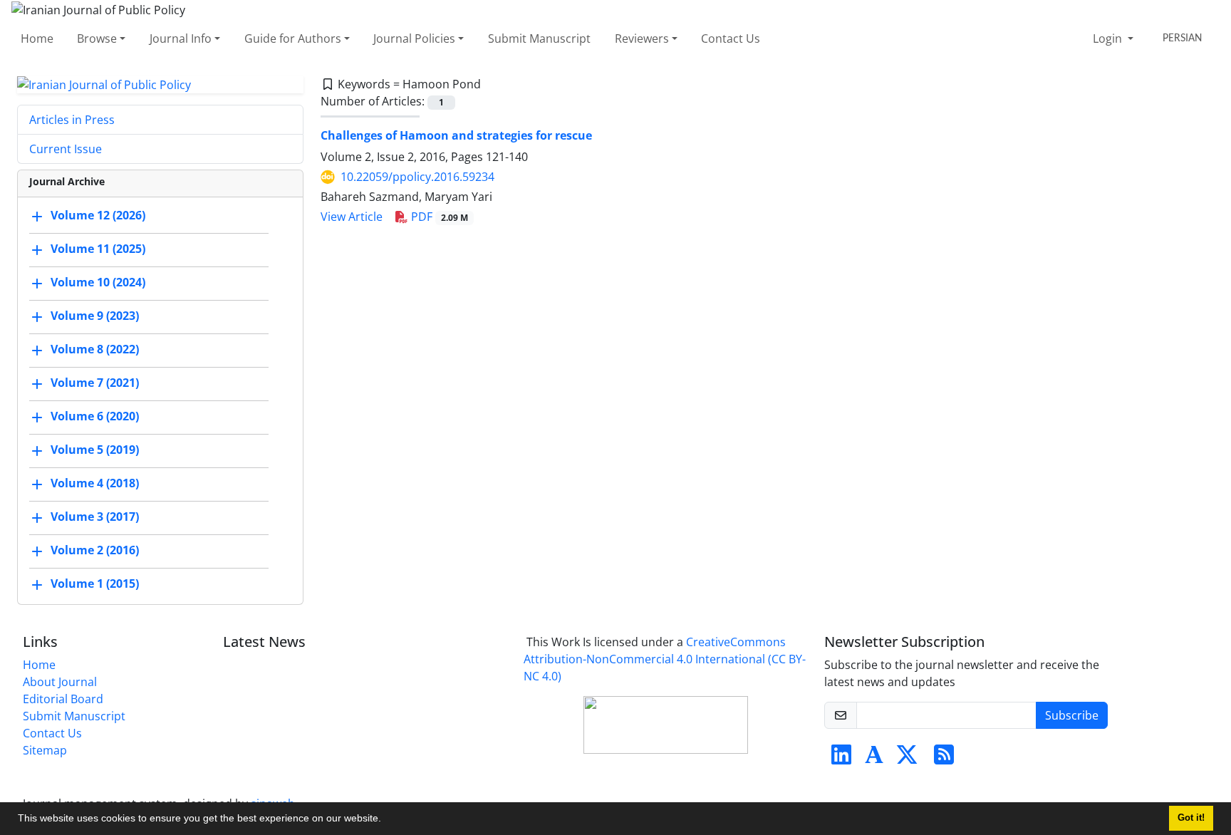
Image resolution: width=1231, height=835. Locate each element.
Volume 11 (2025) (98, 249)
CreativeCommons (665, 659)
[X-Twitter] (907, 759)
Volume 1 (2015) (95, 584)
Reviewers (642, 38)
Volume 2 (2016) (95, 551)
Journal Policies (414, 38)
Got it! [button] (1191, 818)
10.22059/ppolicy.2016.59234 (417, 177)
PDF (438, 216)
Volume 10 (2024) (98, 283)
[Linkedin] (841, 759)
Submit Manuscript (539, 38)
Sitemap (45, 750)
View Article (352, 216)
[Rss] (944, 759)
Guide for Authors (292, 38)
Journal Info (181, 38)
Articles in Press (72, 120)
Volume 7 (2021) (95, 383)
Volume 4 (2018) (95, 484)
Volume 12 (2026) (98, 216)
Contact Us (730, 38)
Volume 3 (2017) (95, 517)
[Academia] (874, 759)
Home (37, 38)
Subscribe (1071, 715)
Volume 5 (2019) (95, 450)
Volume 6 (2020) (95, 417)
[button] (386, 820)
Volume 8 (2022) (95, 350)
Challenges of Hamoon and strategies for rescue (456, 135)
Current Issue (65, 149)
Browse (97, 38)
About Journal (60, 682)
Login (1109, 38)
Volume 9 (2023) (95, 316)
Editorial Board (63, 699)
